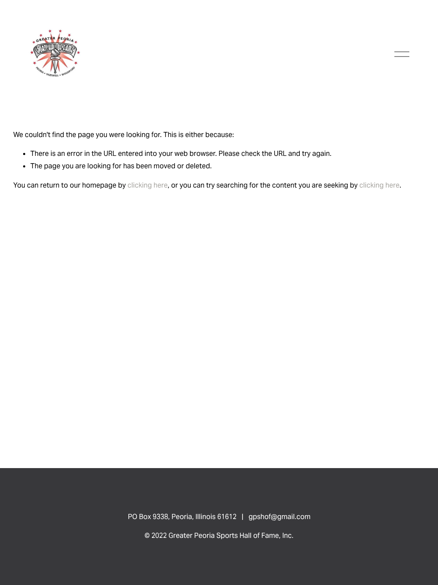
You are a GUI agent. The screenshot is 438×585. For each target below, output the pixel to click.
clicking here (147, 185)
